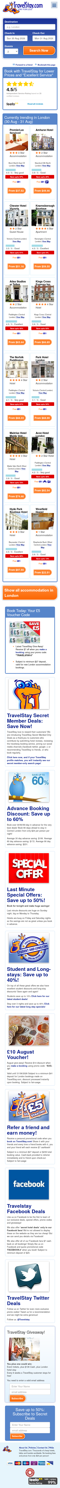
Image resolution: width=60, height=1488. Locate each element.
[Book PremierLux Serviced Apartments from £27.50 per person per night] (16, 141)
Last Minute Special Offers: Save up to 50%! (26, 895)
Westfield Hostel (41, 510)
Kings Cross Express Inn (43, 283)
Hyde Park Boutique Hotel (19, 510)
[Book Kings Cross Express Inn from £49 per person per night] (42, 293)
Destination (11, 21)
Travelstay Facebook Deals (26, 1208)
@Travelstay (23, 1319)
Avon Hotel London (42, 434)
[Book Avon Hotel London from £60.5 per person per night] (42, 444)
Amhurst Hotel (44, 130)
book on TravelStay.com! (19, 1141)
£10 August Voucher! (20, 1054)
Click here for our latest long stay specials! (28, 1005)
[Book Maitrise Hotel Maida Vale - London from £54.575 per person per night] (16, 444)
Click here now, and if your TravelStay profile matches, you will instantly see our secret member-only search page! (28, 760)
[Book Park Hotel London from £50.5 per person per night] (42, 369)
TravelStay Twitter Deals (28, 1300)
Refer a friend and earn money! (28, 1130)
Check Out (38, 33)
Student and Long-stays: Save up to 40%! (29, 974)
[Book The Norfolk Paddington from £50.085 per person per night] (16, 369)
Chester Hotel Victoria (18, 207)
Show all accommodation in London (28, 592)
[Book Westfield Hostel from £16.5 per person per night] (42, 521)
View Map (20, 165)
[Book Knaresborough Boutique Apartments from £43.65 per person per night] (42, 217)
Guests (9, 46)
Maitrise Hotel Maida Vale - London (18, 436)
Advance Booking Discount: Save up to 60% (28, 813)
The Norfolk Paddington (17, 358)
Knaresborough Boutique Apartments (45, 208)
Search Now (39, 50)
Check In (10, 33)
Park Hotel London (42, 358)
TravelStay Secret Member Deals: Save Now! (28, 721)
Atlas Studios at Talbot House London (18, 284)
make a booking (19, 1065)
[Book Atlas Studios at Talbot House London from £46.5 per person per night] (16, 293)
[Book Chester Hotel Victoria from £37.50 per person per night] (16, 217)
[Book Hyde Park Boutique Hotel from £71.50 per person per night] (16, 521)
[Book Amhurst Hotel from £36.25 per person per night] (42, 141)
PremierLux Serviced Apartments (17, 133)
